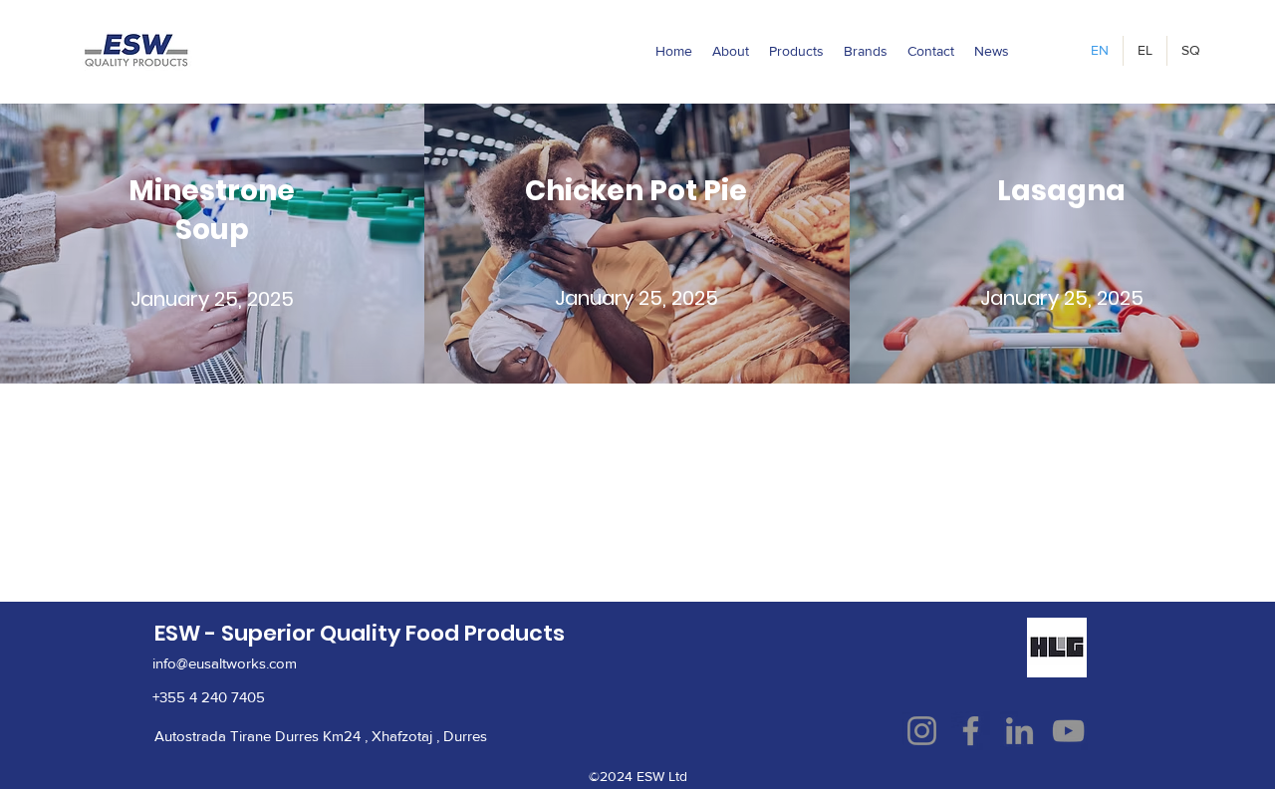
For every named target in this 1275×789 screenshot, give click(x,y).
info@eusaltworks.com (224, 663)
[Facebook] (970, 730)
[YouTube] (1068, 730)
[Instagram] (921, 730)
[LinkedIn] (1019, 730)
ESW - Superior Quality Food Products (359, 633)
